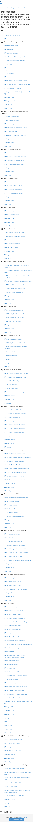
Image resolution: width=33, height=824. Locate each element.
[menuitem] (1, 3)
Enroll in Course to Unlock (16, 819)
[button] (1, 1)
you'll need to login (22, 817)
